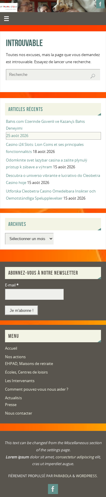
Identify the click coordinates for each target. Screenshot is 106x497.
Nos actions (15, 356)
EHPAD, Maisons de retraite (29, 363)
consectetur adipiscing (74, 456)
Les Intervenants (19, 380)
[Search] (93, 76)
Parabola (63, 475)
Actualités (13, 397)
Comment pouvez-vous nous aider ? (36, 389)
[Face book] (100, 4)
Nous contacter (18, 413)
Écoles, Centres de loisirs (26, 372)
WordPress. (87, 475)
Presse (10, 404)
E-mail (12, 285)
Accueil (11, 348)
